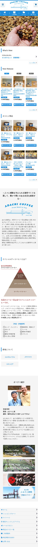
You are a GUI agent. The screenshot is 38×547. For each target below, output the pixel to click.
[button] (3, 5)
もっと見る (32, 62)
